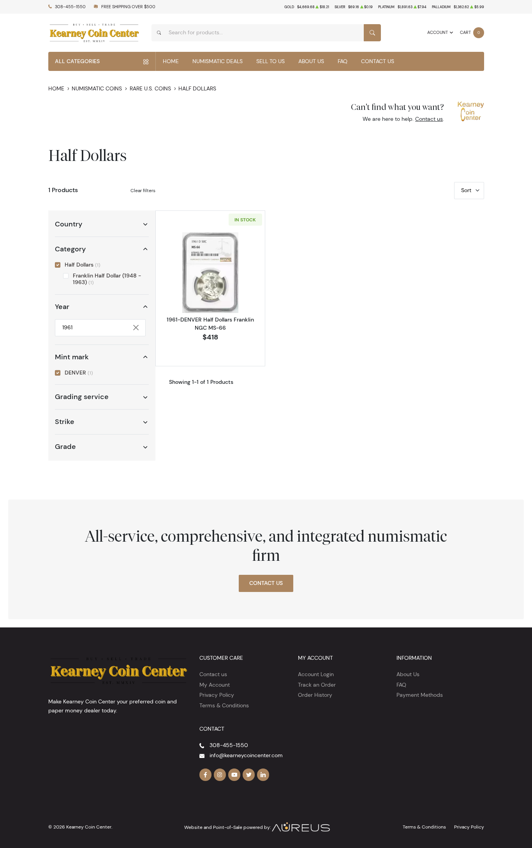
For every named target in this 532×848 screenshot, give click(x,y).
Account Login (316, 674)
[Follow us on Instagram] (220, 774)
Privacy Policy (216, 694)
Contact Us (377, 61)
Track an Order (317, 684)
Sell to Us (270, 61)
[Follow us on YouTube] (234, 774)
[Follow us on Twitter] (249, 774)
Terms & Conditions (224, 705)
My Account (214, 684)
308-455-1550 (70, 6)
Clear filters (142, 190)
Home (171, 61)
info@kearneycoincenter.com (246, 755)
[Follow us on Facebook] (205, 774)
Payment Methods (419, 694)
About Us (311, 61)
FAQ (342, 61)
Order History (315, 694)
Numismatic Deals (217, 61)
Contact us (429, 118)
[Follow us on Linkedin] (263, 774)
